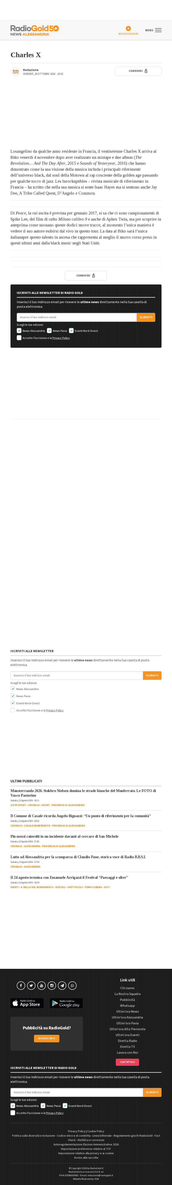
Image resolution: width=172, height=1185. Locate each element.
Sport (45, 805)
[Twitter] (31, 985)
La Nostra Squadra (128, 994)
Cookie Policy (95, 1131)
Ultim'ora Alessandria (127, 1017)
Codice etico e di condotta (73, 1136)
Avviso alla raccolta (86, 1158)
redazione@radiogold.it (100, 1175)
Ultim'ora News (127, 1011)
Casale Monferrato (37, 826)
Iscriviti (146, 317)
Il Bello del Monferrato (37, 887)
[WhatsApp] (72, 985)
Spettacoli (74, 887)
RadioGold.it (96, 1168)
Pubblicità (127, 1000)
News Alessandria (33, 331)
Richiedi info (46, 1038)
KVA (97, 1179)
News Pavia (59, 331)
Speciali (60, 887)
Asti (106, 887)
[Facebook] (21, 985)
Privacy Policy (61, 338)
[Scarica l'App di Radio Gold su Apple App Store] (27, 1003)
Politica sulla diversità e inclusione (33, 1136)
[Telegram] (62, 985)
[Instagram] (52, 985)
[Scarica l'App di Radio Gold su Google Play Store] (66, 1003)
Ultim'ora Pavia (127, 1023)
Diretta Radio (127, 1041)
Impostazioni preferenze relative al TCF (86, 1149)
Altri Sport (18, 805)
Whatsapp (127, 1005)
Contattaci (127, 1062)
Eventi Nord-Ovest (86, 331)
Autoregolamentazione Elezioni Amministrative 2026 (86, 1144)
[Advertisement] (86, 114)
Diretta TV (127, 1046)
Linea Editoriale (102, 1136)
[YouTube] (41, 985)
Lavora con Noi (127, 1052)
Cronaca (34, 805)
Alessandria (32, 846)
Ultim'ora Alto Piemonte (127, 1029)
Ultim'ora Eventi (127, 1035)
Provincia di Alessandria (68, 805)
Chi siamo (127, 988)
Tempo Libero (93, 887)
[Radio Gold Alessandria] (34, 30)
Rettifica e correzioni (91, 1140)
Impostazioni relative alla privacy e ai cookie (86, 1153)
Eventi (14, 887)
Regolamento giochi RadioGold (133, 1136)
